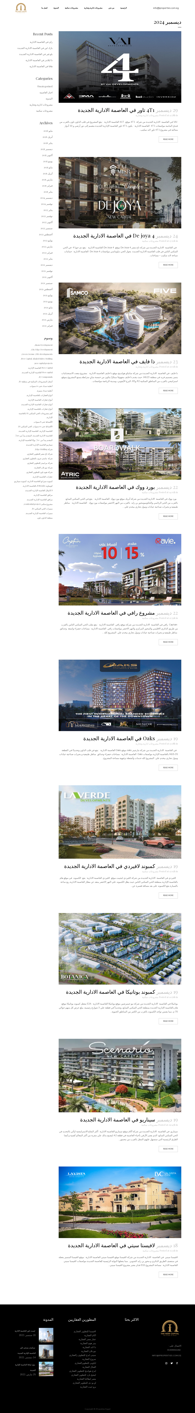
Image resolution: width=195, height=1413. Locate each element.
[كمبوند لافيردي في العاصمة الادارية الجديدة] (120, 822)
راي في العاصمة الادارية (41, 41)
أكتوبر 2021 (47, 276)
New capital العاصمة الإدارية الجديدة (37, 372)
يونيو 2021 (48, 301)
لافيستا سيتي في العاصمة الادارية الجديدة (111, 1245)
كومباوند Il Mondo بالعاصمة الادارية (38, 485)
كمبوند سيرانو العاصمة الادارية (40, 481)
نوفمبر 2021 (47, 270)
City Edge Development (42, 349)
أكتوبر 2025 (47, 155)
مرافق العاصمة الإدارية (43, 495)
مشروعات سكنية (150, 240)
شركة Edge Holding (44, 449)
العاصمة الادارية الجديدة (43, 435)
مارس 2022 (47, 246)
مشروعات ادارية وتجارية (147, 115)
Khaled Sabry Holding (43, 358)
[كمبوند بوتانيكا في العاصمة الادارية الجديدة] (120, 949)
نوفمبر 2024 (47, 203)
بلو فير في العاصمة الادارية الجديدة (36, 54)
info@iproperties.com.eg (166, 8)
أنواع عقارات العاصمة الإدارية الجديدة (37, 404)
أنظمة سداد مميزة (45, 390)
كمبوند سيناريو (20, 481)
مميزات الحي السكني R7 (42, 508)
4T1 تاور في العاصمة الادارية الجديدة (116, 109)
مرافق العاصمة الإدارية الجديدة (40, 499)
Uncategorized (45, 86)
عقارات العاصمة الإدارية (43, 476)
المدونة (49, 98)
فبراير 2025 (47, 185)
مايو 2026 (48, 130)
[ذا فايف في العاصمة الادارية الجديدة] (120, 318)
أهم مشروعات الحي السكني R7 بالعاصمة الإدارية (36, 415)
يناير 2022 (48, 258)
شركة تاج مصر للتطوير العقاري (40, 453)
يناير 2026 (48, 142)
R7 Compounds (46, 377)
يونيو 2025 (48, 161)
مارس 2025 (47, 179)
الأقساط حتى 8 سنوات (43, 422)
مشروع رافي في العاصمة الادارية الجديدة (111, 612)
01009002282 (174, 1350)
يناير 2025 (48, 191)
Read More (168, 139)
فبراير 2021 (47, 325)
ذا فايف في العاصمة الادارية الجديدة (117, 361)
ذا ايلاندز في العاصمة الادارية (39, 60)
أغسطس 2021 (46, 289)
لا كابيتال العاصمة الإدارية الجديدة (39, 490)
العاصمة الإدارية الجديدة (29, 431)
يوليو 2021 (48, 295)
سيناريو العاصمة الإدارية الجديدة (39, 444)
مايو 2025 (48, 167)
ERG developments (44, 354)
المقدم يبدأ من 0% (45, 440)
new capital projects (44, 363)
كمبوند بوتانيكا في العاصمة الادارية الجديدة (110, 991)
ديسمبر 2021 (47, 264)
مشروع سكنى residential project (38, 504)
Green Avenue (28, 354)
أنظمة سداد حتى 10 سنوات (41, 386)
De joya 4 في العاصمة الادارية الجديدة (114, 235)
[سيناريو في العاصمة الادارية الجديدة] (120, 1075)
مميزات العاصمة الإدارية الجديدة (39, 513)
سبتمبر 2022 (47, 228)
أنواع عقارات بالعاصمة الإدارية (40, 409)
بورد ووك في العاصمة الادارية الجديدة (115, 486)
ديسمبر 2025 (47, 149)
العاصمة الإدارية (46, 431)
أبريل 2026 (48, 136)
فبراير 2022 (47, 252)
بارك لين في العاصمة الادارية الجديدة (35, 47)
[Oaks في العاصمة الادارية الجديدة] (120, 695)
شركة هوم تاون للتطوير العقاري (40, 472)
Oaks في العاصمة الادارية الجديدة (119, 738)
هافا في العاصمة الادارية (41, 66)
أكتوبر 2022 (47, 222)
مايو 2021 (48, 307)
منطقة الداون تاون (45, 517)
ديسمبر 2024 (46, 197)
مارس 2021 (47, 319)
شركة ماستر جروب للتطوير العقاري (38, 458)
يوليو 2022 (48, 240)
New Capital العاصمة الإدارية (40, 367)
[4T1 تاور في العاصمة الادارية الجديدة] (120, 67)
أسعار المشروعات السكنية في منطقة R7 (36, 381)
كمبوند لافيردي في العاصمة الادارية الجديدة (109, 865)
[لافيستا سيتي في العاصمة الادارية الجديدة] (120, 1202)
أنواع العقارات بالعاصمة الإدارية (40, 395)
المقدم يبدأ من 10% (24, 435)
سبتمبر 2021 (47, 283)
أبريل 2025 (48, 173)
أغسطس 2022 (46, 234)
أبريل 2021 (48, 313)
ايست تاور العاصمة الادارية (25, 1331)
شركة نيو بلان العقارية (43, 467)
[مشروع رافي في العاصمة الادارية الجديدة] (120, 569)
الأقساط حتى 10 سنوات (43, 426)
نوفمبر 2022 (47, 216)
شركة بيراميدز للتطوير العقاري (40, 463)
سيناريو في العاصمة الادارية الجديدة (117, 1119)
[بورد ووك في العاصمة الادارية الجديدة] (120, 444)
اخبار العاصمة (46, 92)
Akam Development (44, 345)
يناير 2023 (48, 209)
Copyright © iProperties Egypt (97, 1409)
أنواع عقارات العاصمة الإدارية (40, 399)
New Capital (26, 358)
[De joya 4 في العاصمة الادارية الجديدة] (120, 193)
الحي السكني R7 (25, 426)
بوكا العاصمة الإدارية (27, 440)
